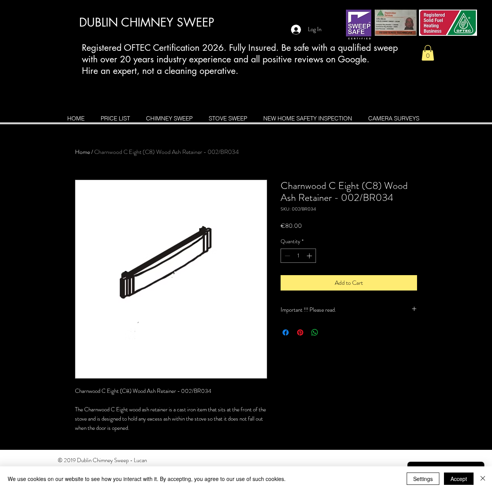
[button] (427, 53)
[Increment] (310, 255)
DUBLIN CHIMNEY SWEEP (146, 22)
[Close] (482, 479)
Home (82, 151)
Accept (458, 479)
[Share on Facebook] (285, 332)
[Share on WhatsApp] (314, 332)
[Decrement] (286, 255)
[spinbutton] (298, 255)
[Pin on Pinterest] (300, 332)
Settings (423, 479)
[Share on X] (329, 332)
